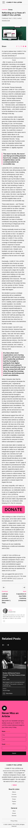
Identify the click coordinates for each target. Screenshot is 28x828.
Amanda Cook (6, 20)
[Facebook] (16, 46)
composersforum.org (7, 580)
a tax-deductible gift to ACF (15, 538)
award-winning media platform (11, 770)
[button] (3, 2)
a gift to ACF (20, 781)
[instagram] (14, 785)
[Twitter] (19, 46)
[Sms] (23, 46)
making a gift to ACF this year (10, 496)
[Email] (25, 46)
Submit (14, 753)
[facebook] (12, 785)
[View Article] (14, 673)
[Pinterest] (21, 46)
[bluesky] (15, 785)
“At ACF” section (16, 578)
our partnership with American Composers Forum (14, 59)
